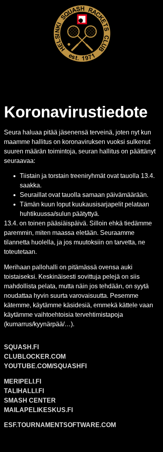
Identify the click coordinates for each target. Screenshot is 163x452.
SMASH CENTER (30, 400)
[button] (81, 77)
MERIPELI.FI (22, 381)
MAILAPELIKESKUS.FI (38, 410)
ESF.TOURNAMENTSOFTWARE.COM (60, 425)
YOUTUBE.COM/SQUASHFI (45, 366)
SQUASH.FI (21, 347)
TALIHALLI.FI (24, 391)
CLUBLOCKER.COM (35, 356)
